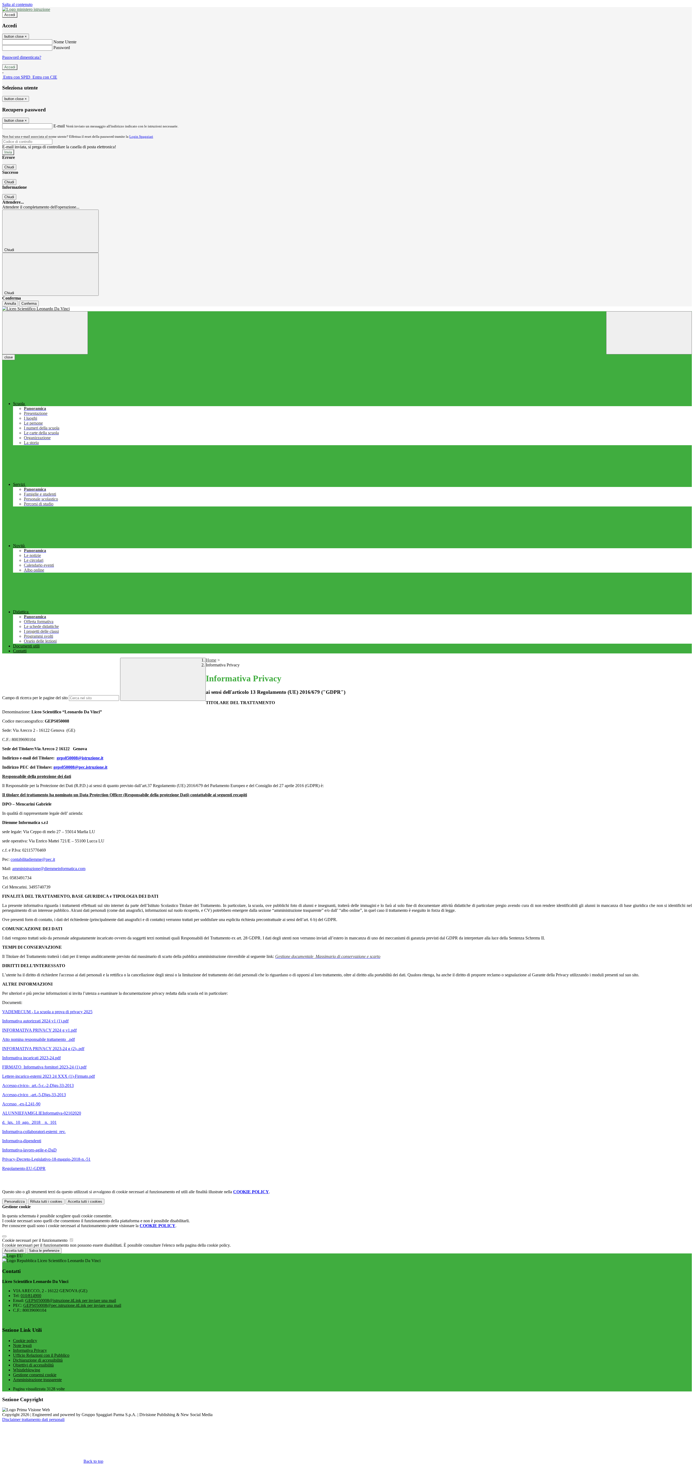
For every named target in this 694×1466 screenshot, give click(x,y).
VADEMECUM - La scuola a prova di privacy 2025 (47, 1011)
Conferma (29, 303)
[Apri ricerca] (649, 332)
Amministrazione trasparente (37, 1379)
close (8, 357)
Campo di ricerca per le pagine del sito (35, 697)
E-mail (59, 126)
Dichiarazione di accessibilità (38, 1360)
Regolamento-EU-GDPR (24, 1168)
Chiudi (9, 167)
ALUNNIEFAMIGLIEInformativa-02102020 (41, 1113)
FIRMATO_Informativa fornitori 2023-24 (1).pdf (44, 1067)
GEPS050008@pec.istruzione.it (72, 1305)
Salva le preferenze (44, 1251)
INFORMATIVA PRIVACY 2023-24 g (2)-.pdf (43, 1048)
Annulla (10, 303)
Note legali (22, 1345)
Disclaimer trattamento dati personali (33, 1419)
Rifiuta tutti (46, 1201)
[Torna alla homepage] (347, 308)
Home (211, 660)
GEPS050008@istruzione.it (70, 1300)
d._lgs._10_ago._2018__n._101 (29, 1122)
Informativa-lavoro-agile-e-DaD (29, 1150)
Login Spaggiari (141, 136)
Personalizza (14, 1201)
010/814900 (31, 1295)
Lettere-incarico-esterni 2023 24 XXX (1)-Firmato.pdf (48, 1076)
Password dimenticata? (21, 57)
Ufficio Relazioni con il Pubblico (41, 1355)
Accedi (9, 15)
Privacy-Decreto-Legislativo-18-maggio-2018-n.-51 (46, 1159)
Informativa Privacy (30, 1350)
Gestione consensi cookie (34, 1374)
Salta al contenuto (17, 4)
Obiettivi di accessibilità (33, 1365)
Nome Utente (64, 42)
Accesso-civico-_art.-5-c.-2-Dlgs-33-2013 (38, 1085)
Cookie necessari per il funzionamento (35, 1240)
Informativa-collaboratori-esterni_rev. (34, 1131)
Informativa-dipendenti (21, 1140)
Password (61, 47)
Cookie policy (25, 1340)
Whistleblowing (26, 1370)
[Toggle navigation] (45, 332)
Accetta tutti (85, 1201)
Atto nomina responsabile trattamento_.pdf (38, 1039)
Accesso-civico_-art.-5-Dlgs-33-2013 (34, 1094)
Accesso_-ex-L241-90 (21, 1104)
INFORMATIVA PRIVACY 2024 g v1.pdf (39, 1030)
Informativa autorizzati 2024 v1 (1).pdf (35, 1021)
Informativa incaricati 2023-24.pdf (31, 1058)
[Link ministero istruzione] (26, 9)
